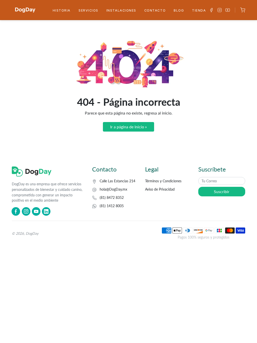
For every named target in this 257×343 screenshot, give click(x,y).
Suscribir (221, 191)
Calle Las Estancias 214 (117, 181)
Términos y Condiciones (163, 181)
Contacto (155, 10)
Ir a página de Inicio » (128, 126)
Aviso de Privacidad (160, 189)
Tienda (199, 10)
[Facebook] (16, 211)
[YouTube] (36, 211)
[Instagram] (26, 211)
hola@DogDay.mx (113, 189)
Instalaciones (121, 10)
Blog (179, 10)
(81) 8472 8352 (112, 197)
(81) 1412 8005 (112, 206)
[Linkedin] (46, 211)
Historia (62, 10)
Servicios (88, 10)
